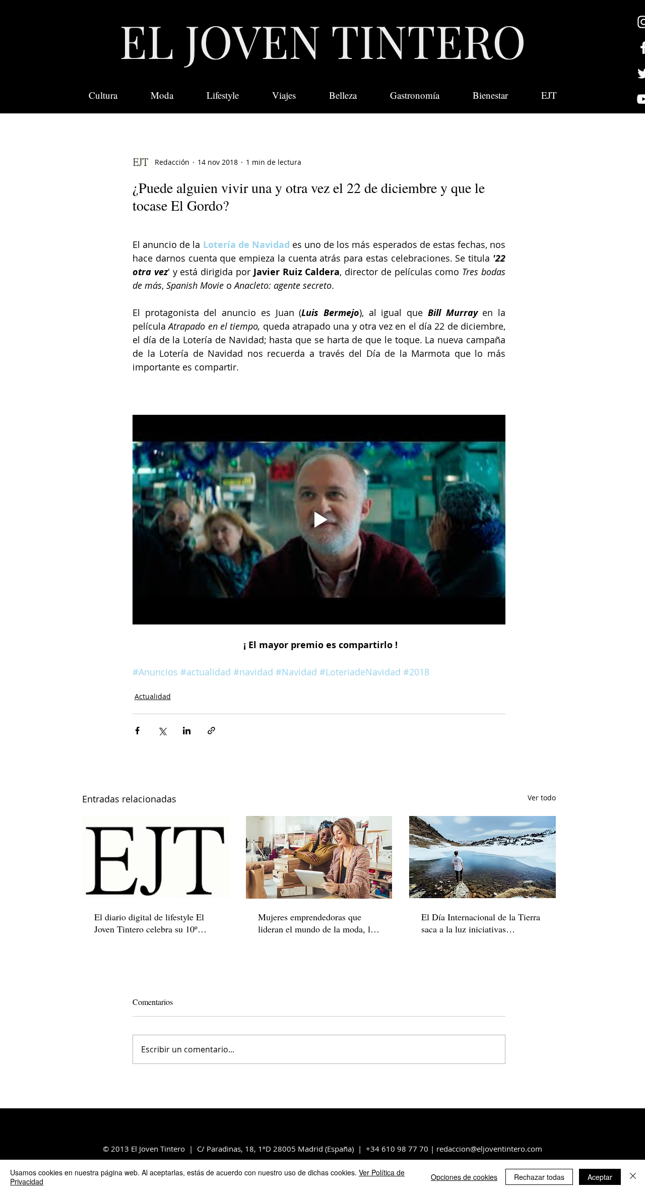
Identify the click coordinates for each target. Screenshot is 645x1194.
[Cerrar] (633, 1177)
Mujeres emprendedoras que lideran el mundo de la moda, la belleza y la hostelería (316, 923)
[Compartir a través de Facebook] (137, 730)
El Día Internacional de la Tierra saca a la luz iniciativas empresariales (480, 923)
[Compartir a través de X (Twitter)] (162, 730)
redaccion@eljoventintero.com (489, 1149)
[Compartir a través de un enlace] (211, 730)
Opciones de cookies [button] (464, 1177)
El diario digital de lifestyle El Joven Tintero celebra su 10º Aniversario (149, 923)
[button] (549, 95)
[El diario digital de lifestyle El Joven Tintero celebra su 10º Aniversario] (155, 857)
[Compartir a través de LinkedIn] (186, 730)
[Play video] (319, 519)
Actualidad (153, 696)
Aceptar (600, 1177)
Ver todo (542, 797)
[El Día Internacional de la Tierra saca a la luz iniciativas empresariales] (482, 857)
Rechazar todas (539, 1177)
